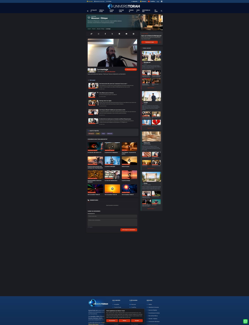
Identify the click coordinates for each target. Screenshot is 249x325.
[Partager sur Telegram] (119, 34)
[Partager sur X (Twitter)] (112, 34)
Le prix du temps (126, 180)
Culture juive (121, 11)
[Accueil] (87, 11)
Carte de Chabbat (152, 310)
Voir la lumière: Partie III (111, 194)
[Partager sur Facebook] (105, 34)
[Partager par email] (126, 34)
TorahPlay (133, 307)
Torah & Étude (101, 11)
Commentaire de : (91, 213)
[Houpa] (151, 177)
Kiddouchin (147, 143)
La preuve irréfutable (110, 166)
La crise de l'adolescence (111, 180)
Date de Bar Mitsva (153, 315)
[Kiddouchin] (151, 136)
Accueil (89, 28)
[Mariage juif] (151, 56)
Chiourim (131, 11)
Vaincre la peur (125, 166)
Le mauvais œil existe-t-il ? (94, 152)
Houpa (145, 183)
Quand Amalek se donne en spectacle (94, 181)
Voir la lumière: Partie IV (94, 194)
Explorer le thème (151, 87)
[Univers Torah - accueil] (98, 303)
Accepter (137, 320)
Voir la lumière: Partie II (128, 194)
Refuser (124, 320)
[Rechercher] (161, 11)
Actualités (94, 11)
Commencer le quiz (149, 42)
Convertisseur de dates (154, 313)
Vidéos (138, 11)
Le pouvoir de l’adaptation (111, 152)
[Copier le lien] (91, 34)
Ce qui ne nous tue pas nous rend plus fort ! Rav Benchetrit (95, 167)
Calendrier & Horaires (153, 307)
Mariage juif (147, 62)
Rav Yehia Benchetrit (110, 71)
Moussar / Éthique (100, 28)
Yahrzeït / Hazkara (152, 318)
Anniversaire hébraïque (154, 321)
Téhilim (150, 304)
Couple (146, 102)
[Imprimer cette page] (133, 34)
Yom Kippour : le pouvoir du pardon (129, 153)
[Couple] (151, 96)
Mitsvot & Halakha (147, 144)
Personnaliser (112, 320)
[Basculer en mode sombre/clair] (161, 1)
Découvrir (133, 304)
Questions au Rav (146, 11)
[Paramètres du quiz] (159, 42)
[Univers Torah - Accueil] (124, 6)
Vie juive (155, 11)
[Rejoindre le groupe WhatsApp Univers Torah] (245, 321)
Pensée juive (112, 11)
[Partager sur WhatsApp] (98, 34)
